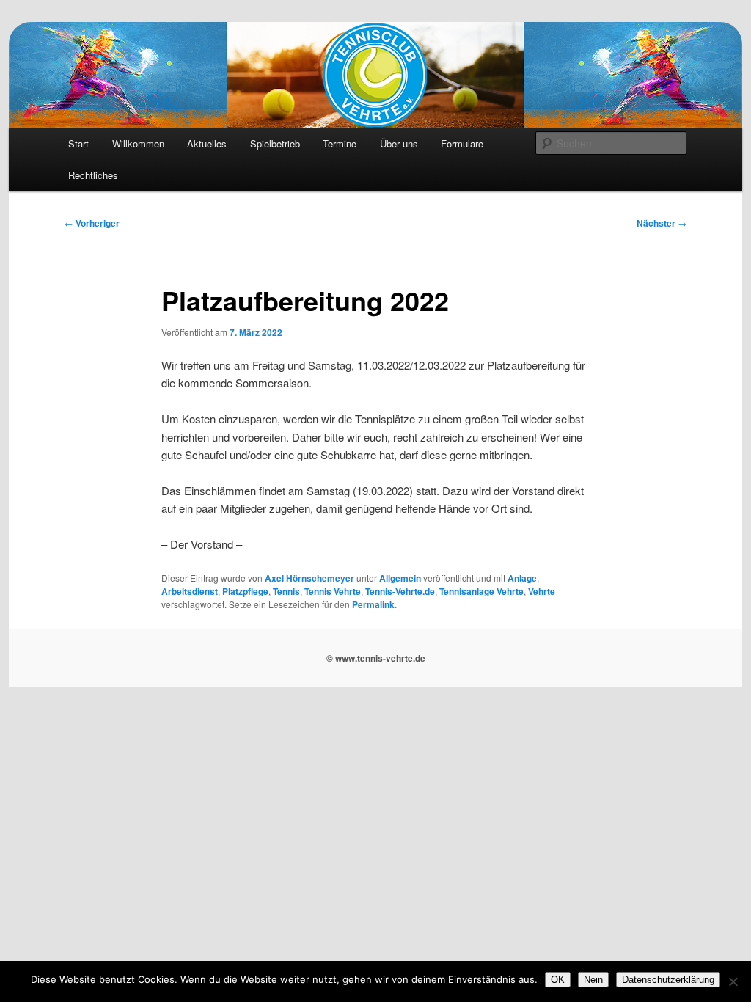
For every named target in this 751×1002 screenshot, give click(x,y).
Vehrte (541, 591)
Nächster (661, 223)
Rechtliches (93, 175)
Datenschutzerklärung (668, 979)
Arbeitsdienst (189, 591)
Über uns (399, 143)
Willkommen (138, 143)
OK (558, 979)
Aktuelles (207, 143)
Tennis (286, 591)
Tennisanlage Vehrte (481, 591)
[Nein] (732, 981)
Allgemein (400, 578)
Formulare (462, 143)
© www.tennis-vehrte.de (375, 658)
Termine (339, 143)
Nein (593, 979)
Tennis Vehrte (332, 591)
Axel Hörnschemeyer (309, 578)
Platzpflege (245, 591)
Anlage (522, 578)
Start (78, 143)
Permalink (373, 604)
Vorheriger (92, 223)
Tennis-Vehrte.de (400, 591)
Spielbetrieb (275, 143)
